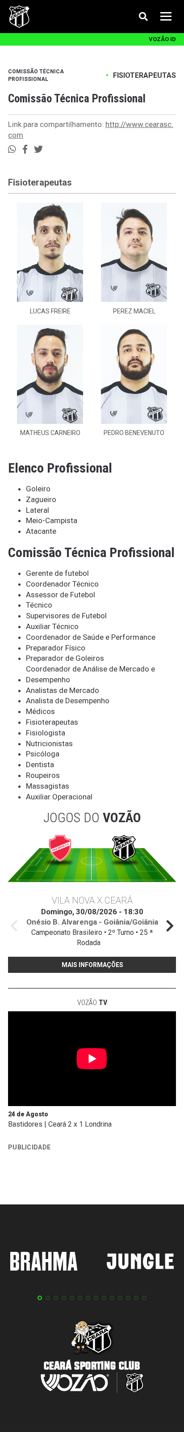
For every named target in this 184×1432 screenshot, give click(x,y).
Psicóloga (42, 753)
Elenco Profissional (60, 468)
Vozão (92, 1002)
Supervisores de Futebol (66, 615)
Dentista (40, 764)
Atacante (41, 531)
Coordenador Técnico (62, 583)
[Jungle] (140, 1262)
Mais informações (92, 964)
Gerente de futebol (57, 573)
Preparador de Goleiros (65, 658)
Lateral (37, 510)
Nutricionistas (49, 743)
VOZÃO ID (162, 39)
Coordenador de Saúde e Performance (90, 637)
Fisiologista (45, 732)
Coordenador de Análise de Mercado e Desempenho (90, 674)
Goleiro (38, 488)
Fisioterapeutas (144, 75)
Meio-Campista (51, 520)
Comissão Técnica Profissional (36, 75)
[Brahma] (43, 1263)
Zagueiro (41, 499)
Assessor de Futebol (60, 594)
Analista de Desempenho (67, 700)
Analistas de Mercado (62, 690)
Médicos (40, 711)
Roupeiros (43, 775)
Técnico (39, 604)
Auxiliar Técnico (52, 626)
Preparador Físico (55, 647)
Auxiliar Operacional (59, 796)
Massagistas (47, 785)
